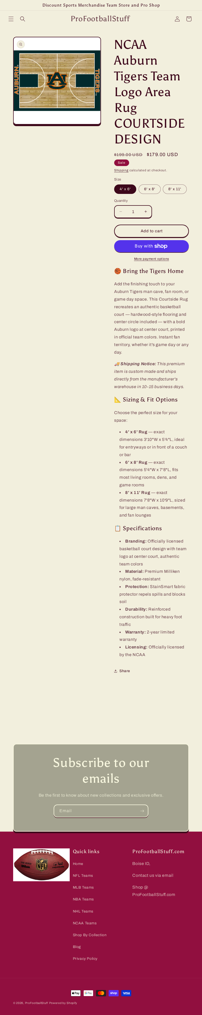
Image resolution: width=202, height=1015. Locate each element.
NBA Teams (83, 899)
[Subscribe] (142, 811)
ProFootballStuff (36, 1002)
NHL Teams (83, 911)
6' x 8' (149, 189)
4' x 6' (125, 189)
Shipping (121, 170)
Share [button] (124, 671)
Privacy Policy (85, 959)
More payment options (151, 259)
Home (78, 864)
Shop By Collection (90, 935)
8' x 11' (174, 189)
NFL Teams (83, 876)
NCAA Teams (85, 923)
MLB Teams (83, 887)
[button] (11, 19)
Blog (77, 947)
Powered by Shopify (63, 1002)
